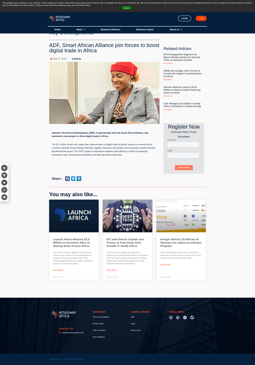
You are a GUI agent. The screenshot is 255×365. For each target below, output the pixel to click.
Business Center (145, 29)
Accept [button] (126, 8)
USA (132, 317)
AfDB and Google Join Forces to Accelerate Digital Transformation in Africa (182, 73)
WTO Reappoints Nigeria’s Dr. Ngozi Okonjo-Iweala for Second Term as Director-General (181, 57)
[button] (67, 178)
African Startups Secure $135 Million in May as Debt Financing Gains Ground (181, 90)
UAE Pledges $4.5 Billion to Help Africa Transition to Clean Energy (182, 105)
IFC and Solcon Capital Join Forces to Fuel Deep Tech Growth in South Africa (125, 242)
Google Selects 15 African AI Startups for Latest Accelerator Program (181, 242)
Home (57, 29)
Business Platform (110, 29)
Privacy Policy (98, 324)
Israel (133, 324)
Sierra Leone (136, 330)
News (79, 29)
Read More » (168, 63)
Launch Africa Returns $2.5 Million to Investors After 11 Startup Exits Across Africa (71, 242)
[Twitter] (192, 317)
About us (174, 29)
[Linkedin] (178, 317)
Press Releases (99, 337)
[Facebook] (171, 317)
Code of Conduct (99, 330)
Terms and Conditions (101, 317)
